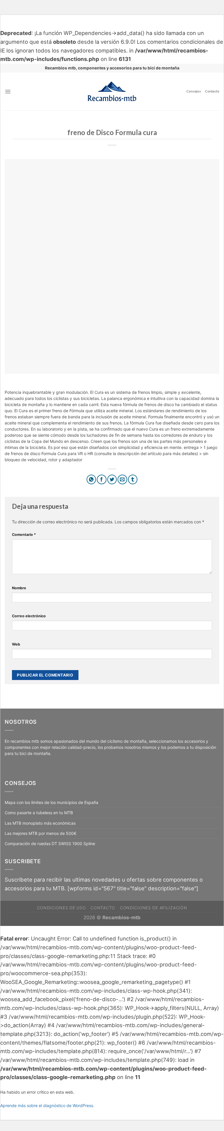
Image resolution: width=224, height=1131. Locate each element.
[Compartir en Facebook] (101, 479)
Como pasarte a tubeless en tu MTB (39, 812)
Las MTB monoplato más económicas (40, 823)
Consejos (193, 91)
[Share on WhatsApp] (91, 479)
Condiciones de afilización (153, 907)
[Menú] (8, 91)
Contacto (212, 91)
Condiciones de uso (61, 907)
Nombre (19, 588)
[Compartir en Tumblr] (133, 479)
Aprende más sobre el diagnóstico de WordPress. (47, 1105)
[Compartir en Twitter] (112, 479)
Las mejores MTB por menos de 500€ (40, 833)
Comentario (24, 534)
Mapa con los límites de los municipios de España (51, 802)
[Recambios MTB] (112, 91)
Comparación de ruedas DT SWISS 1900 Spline (50, 843)
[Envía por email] (122, 479)
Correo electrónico (29, 616)
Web (16, 644)
